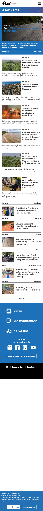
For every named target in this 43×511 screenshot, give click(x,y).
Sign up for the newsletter (21, 356)
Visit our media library (25, 321)
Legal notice (32, 367)
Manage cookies (29, 507)
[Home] (11, 3)
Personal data (17, 367)
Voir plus (21, 299)
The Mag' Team (21, 331)
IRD (7, 367)
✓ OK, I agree (14, 507)
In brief (6, 51)
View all (18, 311)
